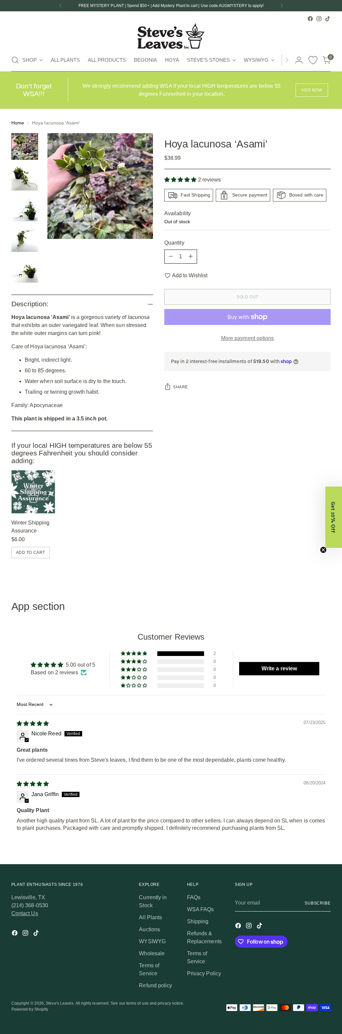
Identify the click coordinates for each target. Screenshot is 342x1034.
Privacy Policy (204, 973)
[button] (181, 180)
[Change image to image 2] (24, 177)
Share (180, 387)
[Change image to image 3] (24, 208)
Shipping (198, 921)
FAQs (193, 897)
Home (17, 122)
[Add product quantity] (191, 256)
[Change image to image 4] (24, 238)
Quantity (174, 243)
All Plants (150, 917)
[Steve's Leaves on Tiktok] (328, 19)
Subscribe (318, 903)
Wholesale (152, 953)
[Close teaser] (323, 550)
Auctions (149, 929)
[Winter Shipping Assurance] (33, 492)
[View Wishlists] (313, 60)
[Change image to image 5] (24, 269)
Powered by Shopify (29, 1009)
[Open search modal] (15, 60)
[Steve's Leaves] (171, 36)
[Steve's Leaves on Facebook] (310, 19)
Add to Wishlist (189, 275)
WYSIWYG (152, 941)
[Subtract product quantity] (171, 256)
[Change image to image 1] (24, 146)
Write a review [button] (279, 668)
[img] (33, 723)
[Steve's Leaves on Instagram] (319, 19)
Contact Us (24, 913)
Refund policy (155, 985)
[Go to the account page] (299, 60)
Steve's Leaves (59, 1003)
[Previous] (60, 5)
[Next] (281, 5)
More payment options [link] (247, 338)
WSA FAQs (200, 909)
